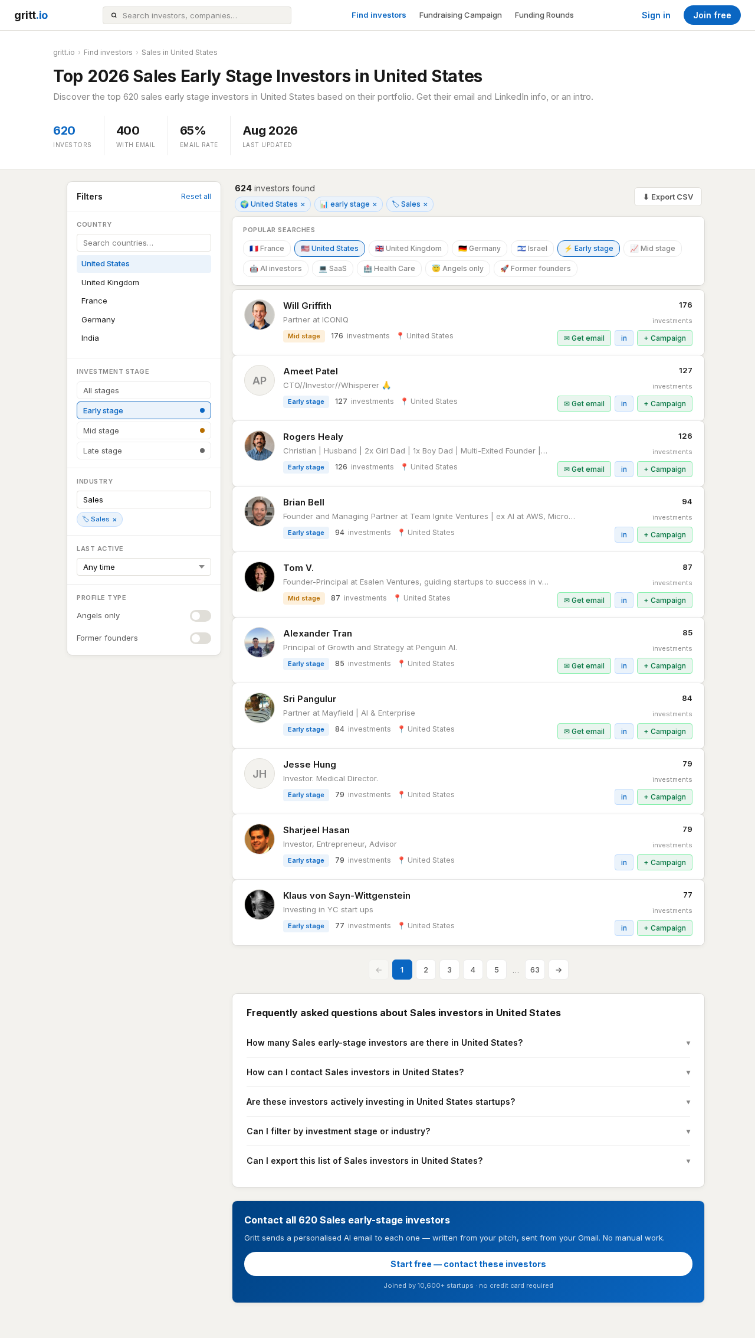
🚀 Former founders (535, 268)
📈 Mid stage (652, 248)
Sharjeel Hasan (316, 830)
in (624, 338)
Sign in (656, 15)
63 (535, 969)
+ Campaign (665, 338)
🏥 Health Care (389, 268)
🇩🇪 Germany (479, 248)
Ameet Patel (310, 371)
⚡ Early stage (588, 248)
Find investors (379, 14)
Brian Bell (303, 502)
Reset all (196, 196)
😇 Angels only (458, 268)
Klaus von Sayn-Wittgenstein (347, 895)
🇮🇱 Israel (532, 248)
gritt (31, 15)
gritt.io (64, 52)
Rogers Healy (313, 436)
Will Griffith (307, 305)
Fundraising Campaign (460, 14)
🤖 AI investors (276, 268)
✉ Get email (584, 338)
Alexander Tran (317, 633)
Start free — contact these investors (468, 1264)
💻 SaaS (333, 268)
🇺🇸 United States (330, 248)
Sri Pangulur (309, 698)
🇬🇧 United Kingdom (408, 248)
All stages (101, 390)
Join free (712, 15)
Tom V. (298, 567)
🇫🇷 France (267, 248)
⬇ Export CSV (668, 196)
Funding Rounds (544, 14)
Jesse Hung (309, 764)
